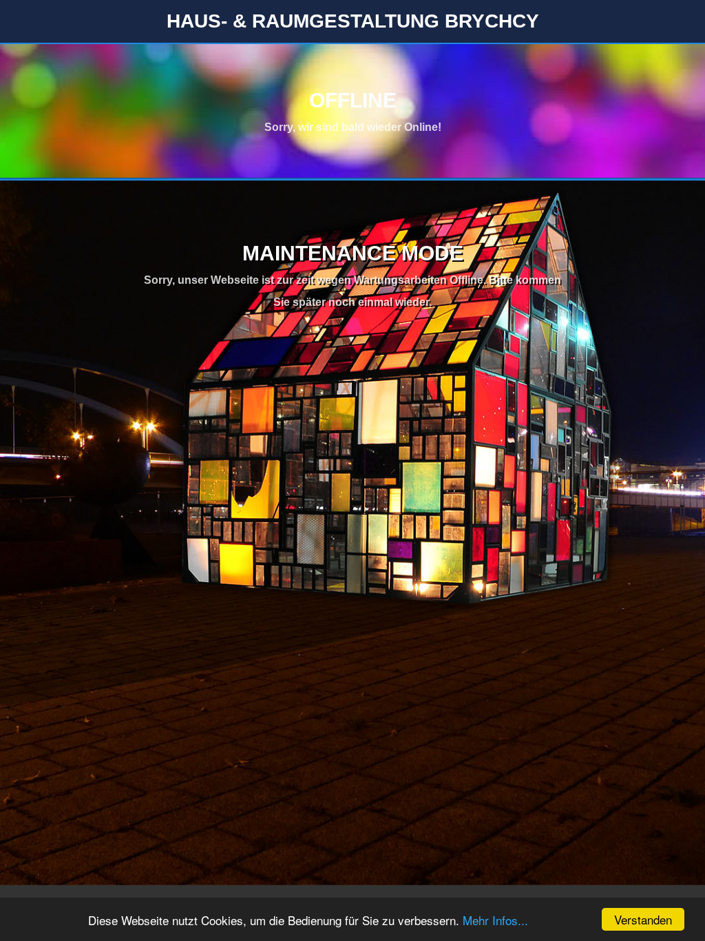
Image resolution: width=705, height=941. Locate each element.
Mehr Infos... (495, 920)
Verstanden (643, 919)
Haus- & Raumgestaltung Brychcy (353, 21)
